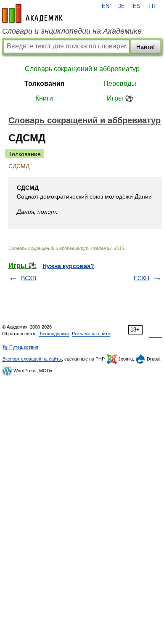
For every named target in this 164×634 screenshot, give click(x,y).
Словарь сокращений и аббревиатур (82, 68)
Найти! (145, 46)
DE (121, 6)
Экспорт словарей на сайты (32, 358)
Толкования (44, 83)
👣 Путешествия (20, 347)
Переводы (119, 83)
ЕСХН (141, 278)
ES (136, 6)
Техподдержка (54, 333)
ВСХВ (28, 278)
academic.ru (32, 13)
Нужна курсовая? (68, 266)
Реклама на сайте (91, 333)
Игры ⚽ (120, 98)
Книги (44, 98)
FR (152, 6)
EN (105, 6)
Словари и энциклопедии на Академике (72, 31)
